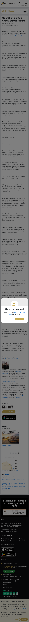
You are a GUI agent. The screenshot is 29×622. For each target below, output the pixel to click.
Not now (9, 319)
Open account (20, 319)
